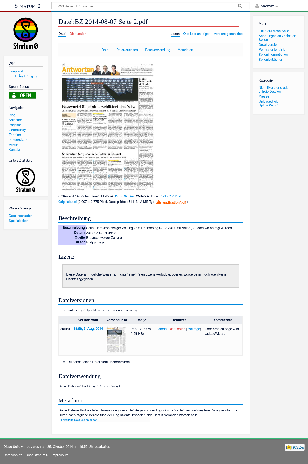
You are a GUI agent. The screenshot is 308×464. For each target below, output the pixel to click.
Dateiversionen (127, 49)
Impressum (60, 454)
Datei (105, 49)
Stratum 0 (27, 5)
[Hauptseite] (25, 33)
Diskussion (177, 328)
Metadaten (185, 49)
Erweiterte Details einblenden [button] (79, 420)
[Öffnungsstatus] (22, 94)
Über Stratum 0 (36, 454)
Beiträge (194, 328)
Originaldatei (67, 201)
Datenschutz (12, 454)
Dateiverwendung (157, 49)
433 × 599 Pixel (124, 196)
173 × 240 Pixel (171, 196)
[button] (171, 202)
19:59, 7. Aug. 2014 (88, 328)
